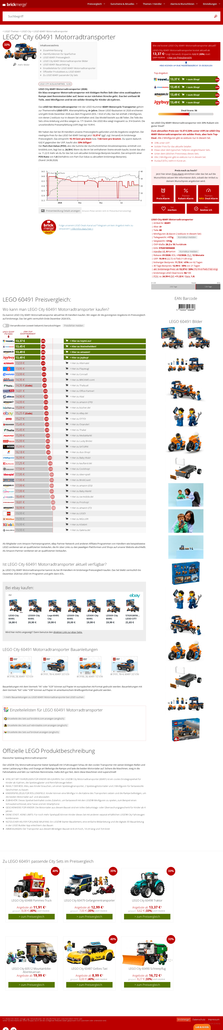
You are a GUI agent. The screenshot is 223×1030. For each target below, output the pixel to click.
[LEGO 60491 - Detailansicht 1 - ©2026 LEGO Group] (186, 416)
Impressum (213, 1019)
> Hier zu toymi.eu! (80, 340)
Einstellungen (210, 3)
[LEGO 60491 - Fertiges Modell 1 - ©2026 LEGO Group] (185, 520)
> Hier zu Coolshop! (80, 468)
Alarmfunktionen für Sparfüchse (59, 53)
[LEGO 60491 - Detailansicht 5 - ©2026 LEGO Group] (186, 442)
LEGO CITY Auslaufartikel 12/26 (55, 84)
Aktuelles (122, 3)
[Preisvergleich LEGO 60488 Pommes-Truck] (32, 885)
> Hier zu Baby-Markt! (80, 491)
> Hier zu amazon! (80, 352)
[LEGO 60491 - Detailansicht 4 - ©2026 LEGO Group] (186, 390)
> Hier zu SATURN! (79, 446)
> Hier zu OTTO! (78, 418)
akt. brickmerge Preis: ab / (185, 269)
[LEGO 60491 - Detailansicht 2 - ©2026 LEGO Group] (186, 364)
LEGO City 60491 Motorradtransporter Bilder (65, 61)
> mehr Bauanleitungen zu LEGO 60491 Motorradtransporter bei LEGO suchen (44, 697)
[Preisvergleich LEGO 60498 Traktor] (147, 885)
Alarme (182, 3)
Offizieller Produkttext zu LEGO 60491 (62, 71)
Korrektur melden (187, 237)
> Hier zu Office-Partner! (82, 390)
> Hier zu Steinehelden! (83, 346)
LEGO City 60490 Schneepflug (147, 969)
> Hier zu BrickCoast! (80, 480)
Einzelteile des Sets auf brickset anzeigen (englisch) (33, 732)
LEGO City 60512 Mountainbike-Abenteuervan (31, 970)
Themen (152, 3)
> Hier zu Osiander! (79, 424)
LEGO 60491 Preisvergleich (56, 57)
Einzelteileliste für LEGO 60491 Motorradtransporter (69, 68)
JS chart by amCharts (56, 173)
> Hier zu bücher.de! (80, 407)
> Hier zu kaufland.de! (81, 463)
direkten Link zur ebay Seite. (67, 632)
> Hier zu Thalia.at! (79, 385)
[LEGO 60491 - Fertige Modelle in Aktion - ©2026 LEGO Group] (185, 494)
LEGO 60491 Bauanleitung (56, 64)
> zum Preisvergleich (31, 917)
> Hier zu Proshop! (79, 502)
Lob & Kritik (202, 1027)
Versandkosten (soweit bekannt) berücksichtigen (35, 325)
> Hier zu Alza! (77, 396)
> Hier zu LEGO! (78, 513)
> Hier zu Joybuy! (79, 357)
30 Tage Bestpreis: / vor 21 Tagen (176, 265)
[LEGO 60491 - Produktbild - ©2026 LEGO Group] (172, 338)
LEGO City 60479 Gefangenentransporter (89, 900)
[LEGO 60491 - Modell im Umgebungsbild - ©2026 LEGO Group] (185, 546)
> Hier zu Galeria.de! (80, 530)
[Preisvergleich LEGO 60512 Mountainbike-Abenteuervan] (31, 953)
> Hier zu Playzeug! (79, 368)
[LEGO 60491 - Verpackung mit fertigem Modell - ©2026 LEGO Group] (199, 338)
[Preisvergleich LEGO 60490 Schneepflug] (147, 953)
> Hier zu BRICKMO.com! (82, 379)
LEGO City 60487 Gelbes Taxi (89, 969)
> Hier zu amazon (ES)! (81, 485)
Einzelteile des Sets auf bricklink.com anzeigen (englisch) (35, 718)
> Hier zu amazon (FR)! (81, 402)
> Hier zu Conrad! (79, 374)
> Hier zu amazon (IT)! (81, 507)
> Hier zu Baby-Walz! (80, 457)
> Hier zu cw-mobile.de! (81, 496)
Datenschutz (199, 1019)
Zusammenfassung (52, 50)
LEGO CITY (62, 110)
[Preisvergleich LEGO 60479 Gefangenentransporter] (89, 885)
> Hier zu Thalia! (78, 429)
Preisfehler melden (73, 325)
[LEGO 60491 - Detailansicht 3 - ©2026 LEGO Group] (186, 468)
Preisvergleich (94, 3)
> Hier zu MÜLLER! (79, 518)
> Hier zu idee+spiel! (80, 474)
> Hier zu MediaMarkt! (81, 435)
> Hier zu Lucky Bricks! (81, 441)
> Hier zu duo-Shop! (80, 452)
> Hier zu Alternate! (79, 363)
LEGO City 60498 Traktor (147, 900)
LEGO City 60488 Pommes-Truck (31, 900)
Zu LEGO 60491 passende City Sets (60, 75)
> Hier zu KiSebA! (78, 524)
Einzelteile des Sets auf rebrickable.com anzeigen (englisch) (37, 725)
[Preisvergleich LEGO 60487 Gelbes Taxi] (89, 953)
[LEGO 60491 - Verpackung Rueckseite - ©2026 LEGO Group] (185, 573)
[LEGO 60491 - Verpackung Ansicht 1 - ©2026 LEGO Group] (185, 729)
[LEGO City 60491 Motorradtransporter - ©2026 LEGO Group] (21, 51)
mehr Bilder (24, 64)
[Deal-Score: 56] (185, 114)
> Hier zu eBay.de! (79, 413)
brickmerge (184, 1019)
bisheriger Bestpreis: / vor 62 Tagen (177, 262)
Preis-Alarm (178, 173)
